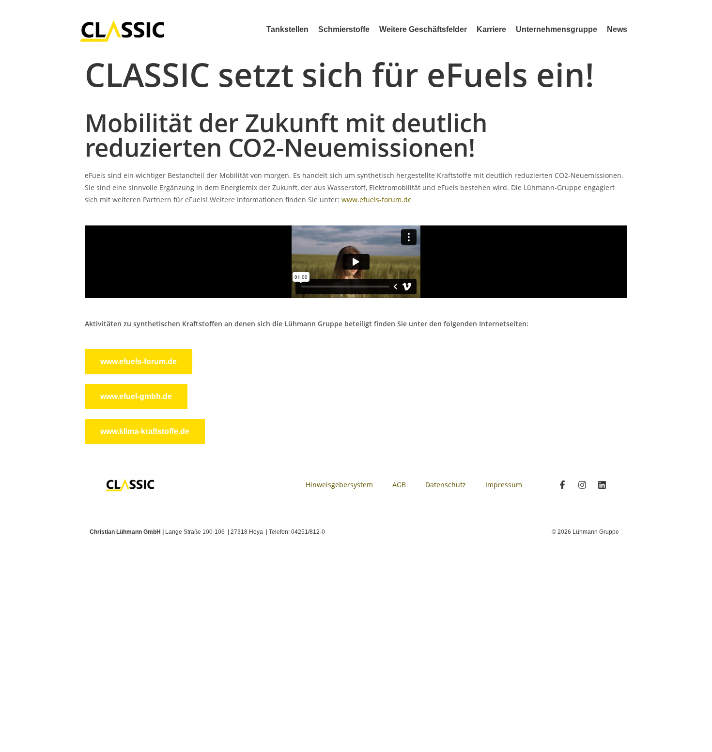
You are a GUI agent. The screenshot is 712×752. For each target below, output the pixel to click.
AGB (399, 484)
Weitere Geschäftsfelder (423, 29)
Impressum (503, 484)
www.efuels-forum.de (376, 199)
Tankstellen (287, 29)
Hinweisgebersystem (339, 484)
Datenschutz (445, 484)
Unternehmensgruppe (556, 29)
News (617, 29)
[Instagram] (582, 485)
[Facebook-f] (562, 485)
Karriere (491, 29)
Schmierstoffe (344, 29)
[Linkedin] (602, 485)
